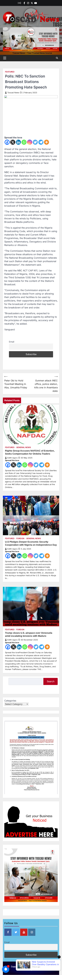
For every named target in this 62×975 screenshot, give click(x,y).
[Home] (39, 3)
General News (23, 447)
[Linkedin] (43, 3)
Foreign (20, 538)
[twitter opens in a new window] (15, 932)
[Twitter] (31, 3)
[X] (12, 142)
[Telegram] (40, 142)
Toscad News (13, 93)
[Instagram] (29, 142)
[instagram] (28, 3)
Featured (9, 72)
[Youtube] (35, 3)
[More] (46, 142)
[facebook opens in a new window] (8, 932)
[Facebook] (24, 3)
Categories (10, 700)
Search (50, 681)
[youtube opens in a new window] (23, 932)
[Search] (57, 58)
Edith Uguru (12, 458)
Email (11, 341)
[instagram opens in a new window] (31, 932)
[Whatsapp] (24, 142)
